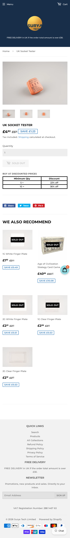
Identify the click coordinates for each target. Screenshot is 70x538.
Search (35, 432)
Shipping (23, 137)
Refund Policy (35, 444)
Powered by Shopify (50, 519)
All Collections (35, 440)
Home (6, 51)
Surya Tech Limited (25, 519)
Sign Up (61, 495)
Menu (10, 4)
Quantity (8, 145)
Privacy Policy (35, 452)
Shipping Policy (35, 448)
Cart (64, 4)
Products (35, 436)
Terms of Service (35, 456)
